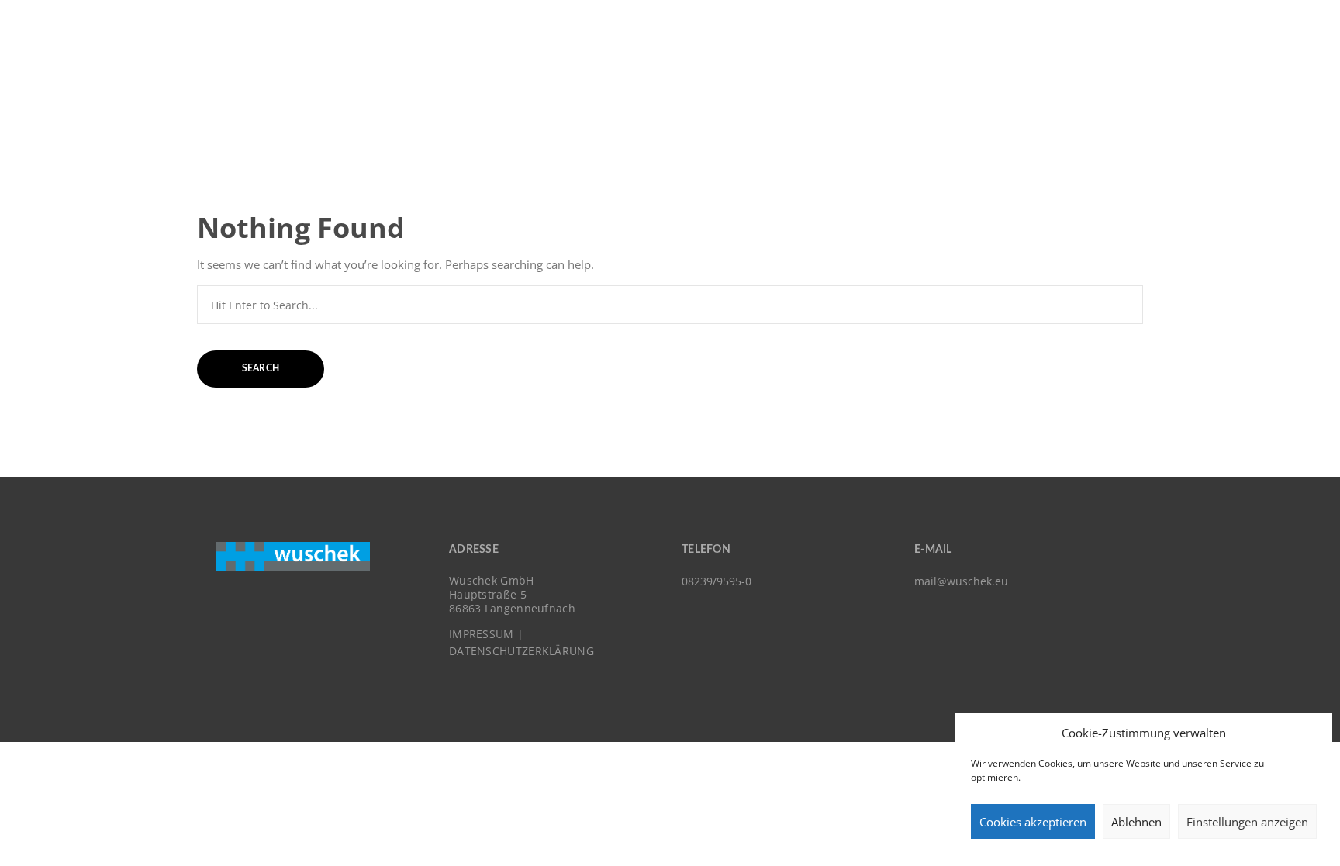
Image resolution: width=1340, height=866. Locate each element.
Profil (1202, 37)
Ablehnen (1136, 822)
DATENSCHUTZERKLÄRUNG (521, 651)
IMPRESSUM (481, 634)
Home (1056, 37)
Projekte (1128, 37)
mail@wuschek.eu (961, 581)
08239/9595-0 (716, 581)
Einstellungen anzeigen (1247, 822)
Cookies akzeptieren (1032, 822)
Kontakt (1276, 37)
